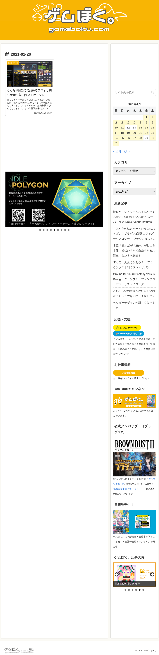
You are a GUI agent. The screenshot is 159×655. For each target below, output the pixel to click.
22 (146, 132)
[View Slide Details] (83, 199)
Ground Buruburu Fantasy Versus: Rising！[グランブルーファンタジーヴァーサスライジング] (134, 279)
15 (146, 127)
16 (152, 127)
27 (134, 138)
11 (122, 127)
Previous (9, 199)
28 (140, 138)
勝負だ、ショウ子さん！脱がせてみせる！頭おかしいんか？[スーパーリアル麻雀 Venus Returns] (134, 217)
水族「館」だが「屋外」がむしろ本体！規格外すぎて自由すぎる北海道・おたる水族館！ (134, 250)
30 (152, 138)
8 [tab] (65, 230)
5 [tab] (54, 230)
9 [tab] (69, 230)
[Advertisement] (54, 146)
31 (116, 143)
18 (122, 132)
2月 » (127, 151)
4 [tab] (51, 230)
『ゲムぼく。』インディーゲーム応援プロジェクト (68, 223)
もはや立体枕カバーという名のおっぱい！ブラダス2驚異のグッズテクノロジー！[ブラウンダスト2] (134, 233)
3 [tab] (47, 230)
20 (134, 132)
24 (116, 138)
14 (140, 127)
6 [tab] (58, 230)
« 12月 (117, 151)
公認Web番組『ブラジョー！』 (129, 489)
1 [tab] (40, 230)
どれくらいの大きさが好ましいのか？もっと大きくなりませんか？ (134, 293)
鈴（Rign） (139, 583)
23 (152, 132)
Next (100, 199)
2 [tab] (44, 230)
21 (140, 132)
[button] (152, 92)
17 (116, 132)
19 (128, 132)
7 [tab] (61, 230)
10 (116, 127)
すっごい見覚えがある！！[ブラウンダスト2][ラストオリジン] (133, 265)
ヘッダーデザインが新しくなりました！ (134, 305)
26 (128, 138)
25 (122, 138)
